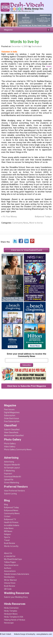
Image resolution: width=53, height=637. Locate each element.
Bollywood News (11, 510)
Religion (7, 534)
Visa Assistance (11, 565)
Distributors (9, 577)
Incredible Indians (11, 525)
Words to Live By (11, 546)
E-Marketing (9, 471)
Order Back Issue (11, 418)
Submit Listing (10, 494)
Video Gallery (9, 446)
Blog (6, 504)
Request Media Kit (12, 465)
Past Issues (9, 409)
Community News (20, 223)
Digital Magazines (12, 412)
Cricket (7, 516)
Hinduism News (11, 614)
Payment (8, 474)
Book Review (9, 543)
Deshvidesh (37, 46)
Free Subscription (11, 421)
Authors (7, 568)
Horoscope (9, 623)
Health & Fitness (11, 522)
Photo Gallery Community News (18, 449)
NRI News (8, 531)
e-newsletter (9, 556)
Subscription (9, 415)
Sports (7, 537)
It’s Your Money (10, 216)
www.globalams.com (44, 634)
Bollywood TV (10, 519)
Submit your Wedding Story (16, 597)
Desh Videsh (6, 634)
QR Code (8, 589)
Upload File (8, 479)
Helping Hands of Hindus (14, 620)
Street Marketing (11, 482)
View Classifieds (11, 432)
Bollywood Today (42, 216)
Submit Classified (11, 429)
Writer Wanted (10, 580)
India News (8, 528)
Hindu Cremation (11, 608)
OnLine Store (9, 583)
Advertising (9, 462)
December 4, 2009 (20, 46)
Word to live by (36, 223)
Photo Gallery (10, 443)
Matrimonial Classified (14, 435)
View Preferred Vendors (14, 491)
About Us (8, 553)
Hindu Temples (10, 611)
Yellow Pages (10, 562)
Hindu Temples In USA (13, 617)
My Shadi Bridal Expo (13, 559)
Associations (10, 571)
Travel (7, 540)
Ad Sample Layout (12, 468)
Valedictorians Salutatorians (16, 574)
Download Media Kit (12, 477)
